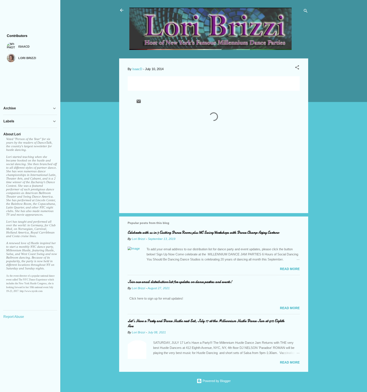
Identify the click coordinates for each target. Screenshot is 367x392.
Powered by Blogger (216, 381)
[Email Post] (138, 103)
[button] (297, 68)
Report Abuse (13, 316)
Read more (290, 269)
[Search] (305, 11)
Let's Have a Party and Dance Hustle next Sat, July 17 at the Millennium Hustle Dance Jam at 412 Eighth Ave (206, 323)
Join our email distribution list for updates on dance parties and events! (180, 281)
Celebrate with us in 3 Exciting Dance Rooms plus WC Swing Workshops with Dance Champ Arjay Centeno (203, 232)
